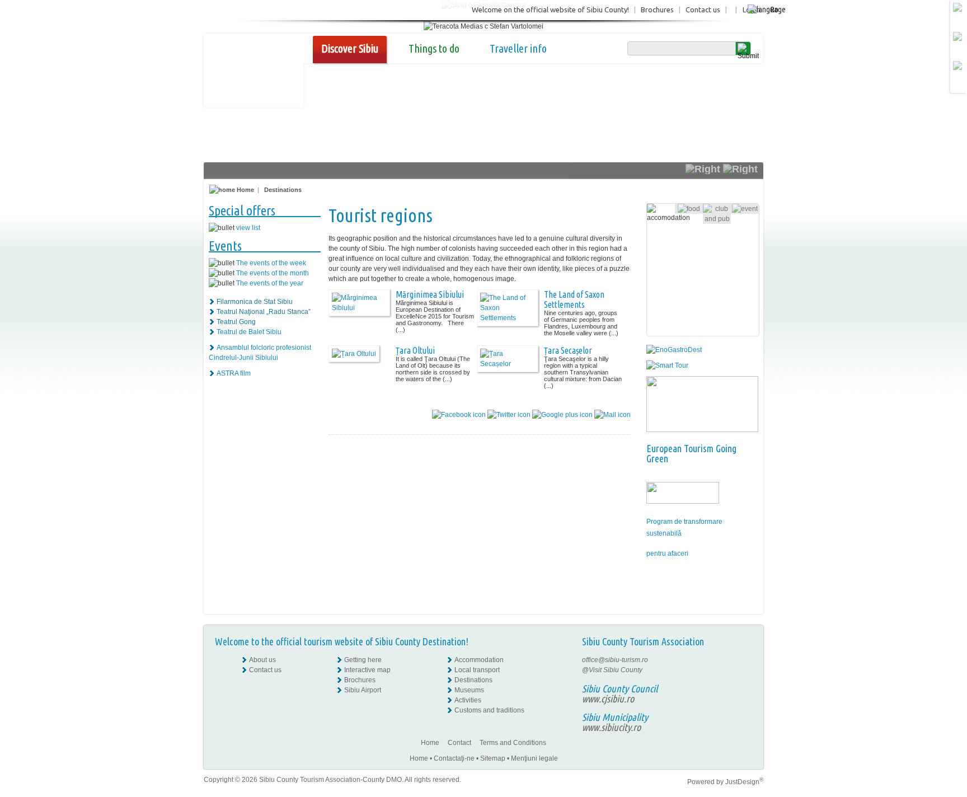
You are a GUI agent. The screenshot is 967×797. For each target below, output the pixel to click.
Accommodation (479, 660)
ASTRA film (234, 373)
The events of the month (272, 273)
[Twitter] (744, 680)
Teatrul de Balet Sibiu (249, 332)
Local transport (477, 670)
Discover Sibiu (349, 48)
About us (262, 660)
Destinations (283, 189)
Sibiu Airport (362, 690)
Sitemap (492, 758)
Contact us (703, 9)
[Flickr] (744, 670)
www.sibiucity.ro (611, 727)
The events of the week (271, 263)
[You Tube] (743, 690)
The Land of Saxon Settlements (574, 299)
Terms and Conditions (513, 743)
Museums (469, 690)
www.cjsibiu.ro (608, 698)
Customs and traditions (489, 710)
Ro (774, 9)
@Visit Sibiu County (612, 670)
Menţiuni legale (534, 758)
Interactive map (367, 670)
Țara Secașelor (568, 350)
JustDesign (744, 782)
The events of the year (269, 283)
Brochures (657, 9)
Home (244, 189)
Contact (459, 743)
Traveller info (518, 48)
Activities (467, 700)
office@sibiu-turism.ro (615, 660)
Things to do (434, 48)
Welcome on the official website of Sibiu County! (550, 9)
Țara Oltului (415, 350)
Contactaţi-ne (454, 758)
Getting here (363, 660)
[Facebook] (744, 660)
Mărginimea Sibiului (430, 294)
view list (248, 228)
